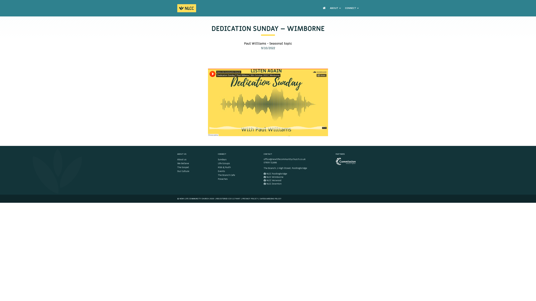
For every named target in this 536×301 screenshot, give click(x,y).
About (334, 8)
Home (324, 8)
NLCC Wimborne (274, 177)
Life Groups (224, 163)
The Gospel (183, 167)
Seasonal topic (280, 44)
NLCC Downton (274, 183)
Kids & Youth (224, 167)
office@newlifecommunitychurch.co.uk (285, 159)
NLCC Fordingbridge (276, 173)
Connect (350, 8)
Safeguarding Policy (270, 199)
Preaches (223, 179)
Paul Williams (255, 44)
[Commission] (347, 162)
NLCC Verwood (273, 180)
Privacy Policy (250, 199)
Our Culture (183, 171)
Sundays (222, 159)
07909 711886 (270, 162)
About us (181, 159)
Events (221, 171)
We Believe (183, 163)
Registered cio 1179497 (228, 199)
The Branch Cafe (226, 175)
